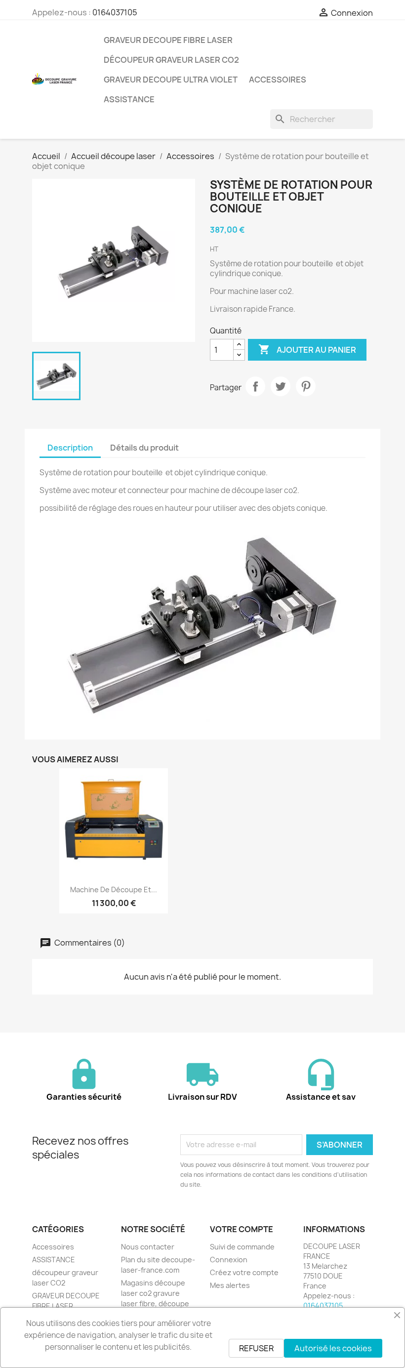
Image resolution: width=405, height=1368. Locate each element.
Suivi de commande (242, 1246)
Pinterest (306, 386)
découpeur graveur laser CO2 (171, 59)
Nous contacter (147, 1246)
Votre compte (241, 1229)
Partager (255, 386)
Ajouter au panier (307, 349)
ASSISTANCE (129, 99)
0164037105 (114, 12)
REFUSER (256, 1348)
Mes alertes (230, 1285)
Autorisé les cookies (333, 1348)
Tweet (280, 386)
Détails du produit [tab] (144, 447)
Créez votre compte (244, 1272)
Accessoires (277, 79)
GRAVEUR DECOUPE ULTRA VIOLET (171, 79)
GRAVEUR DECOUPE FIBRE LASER (168, 40)
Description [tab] (70, 447)
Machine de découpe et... (113, 889)
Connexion (228, 1259)
